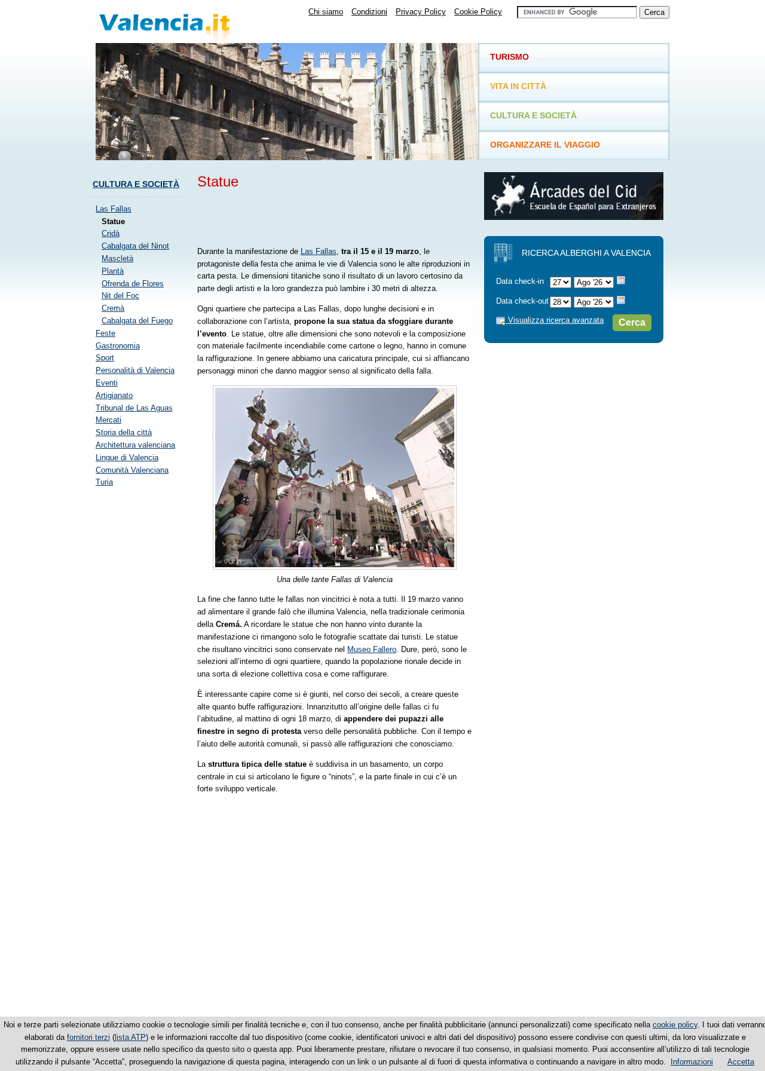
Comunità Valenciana (132, 470)
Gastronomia (118, 345)
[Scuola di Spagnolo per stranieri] (573, 217)
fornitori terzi (88, 1037)
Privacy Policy (421, 11)
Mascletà (117, 258)
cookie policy (675, 1024)
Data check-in (520, 281)
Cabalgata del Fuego (137, 320)
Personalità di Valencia (135, 370)
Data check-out (522, 300)
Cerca (632, 322)
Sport (105, 357)
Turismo (509, 57)
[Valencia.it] (188, 21)
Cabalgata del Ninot (135, 245)
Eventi (107, 382)
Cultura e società (136, 184)
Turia (104, 482)
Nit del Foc (120, 295)
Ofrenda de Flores (133, 283)
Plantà (113, 271)
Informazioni (692, 1061)
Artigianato (114, 395)
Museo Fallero (371, 649)
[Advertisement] (337, 216)
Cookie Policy (478, 11)
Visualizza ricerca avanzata (555, 320)
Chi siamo (325, 11)
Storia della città (124, 432)
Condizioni (369, 11)
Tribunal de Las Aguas (134, 407)
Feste (105, 333)
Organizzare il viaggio (545, 144)
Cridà (111, 233)
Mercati (108, 419)
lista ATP (130, 1037)
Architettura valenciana (135, 444)
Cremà (113, 308)
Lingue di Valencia (127, 457)
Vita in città (518, 86)
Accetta (740, 1061)
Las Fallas (318, 251)
